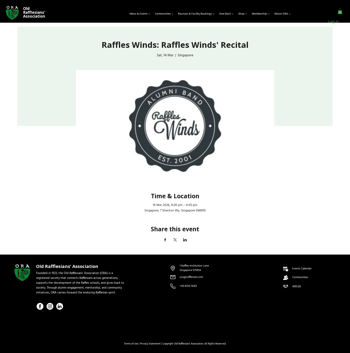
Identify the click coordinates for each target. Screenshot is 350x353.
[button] (340, 11)
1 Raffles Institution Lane (194, 265)
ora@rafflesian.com (191, 277)
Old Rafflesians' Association (34, 12)
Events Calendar (302, 268)
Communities (300, 277)
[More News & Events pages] (149, 14)
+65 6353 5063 (188, 286)
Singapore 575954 (191, 270)
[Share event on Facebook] (165, 239)
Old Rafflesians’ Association (67, 266)
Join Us (296, 286)
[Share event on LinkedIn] (185, 239)
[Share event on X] (175, 239)
